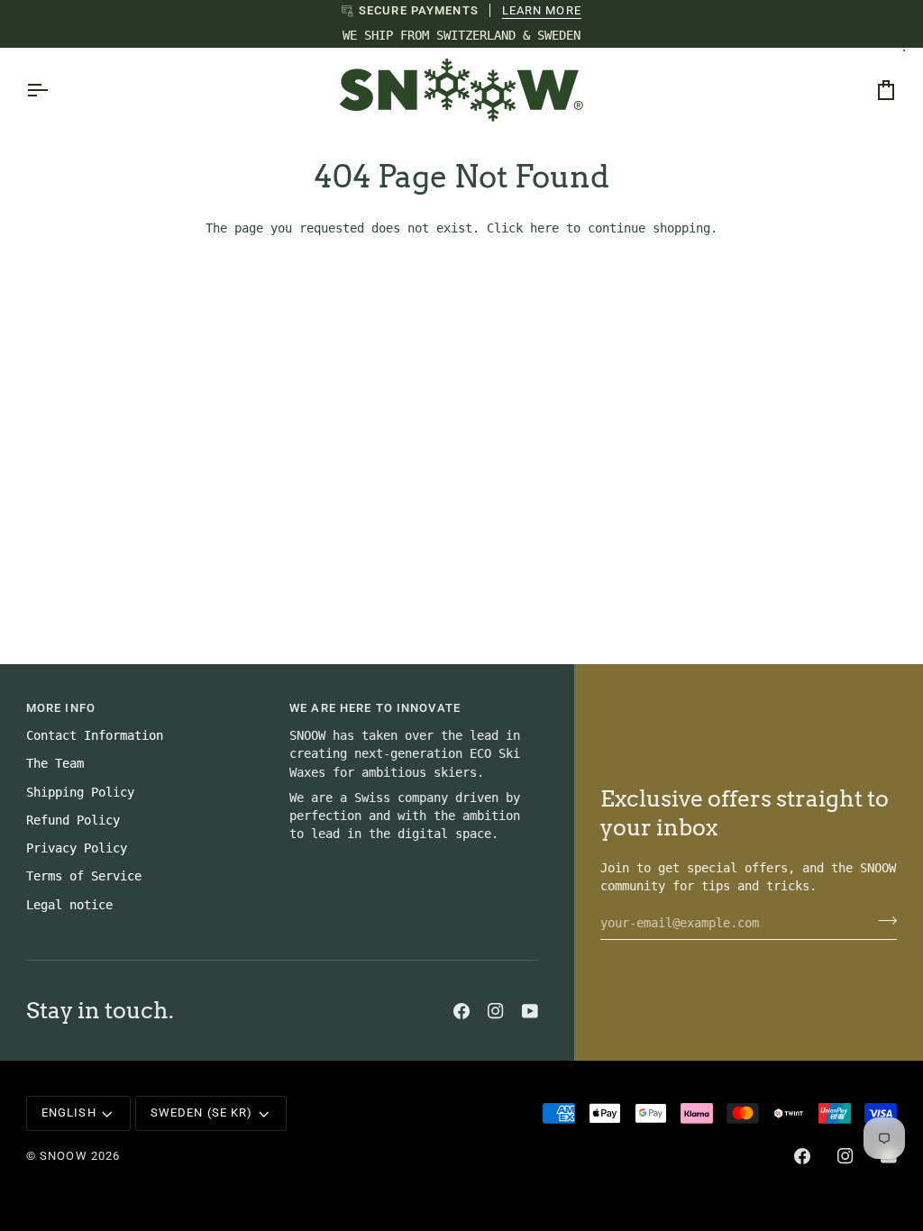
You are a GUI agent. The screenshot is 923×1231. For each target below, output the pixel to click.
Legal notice (69, 905)
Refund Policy (73, 820)
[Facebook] (461, 1011)
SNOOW (63, 1156)
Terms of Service (84, 876)
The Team (55, 763)
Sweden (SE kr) (202, 1112)
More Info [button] (61, 708)
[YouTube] (530, 1011)
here (544, 228)
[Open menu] (53, 90)
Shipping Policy (80, 792)
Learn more (541, 10)
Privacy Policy (76, 848)
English (68, 1112)
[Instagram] (496, 1011)
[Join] (882, 920)
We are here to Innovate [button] (375, 708)
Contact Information (94, 735)
